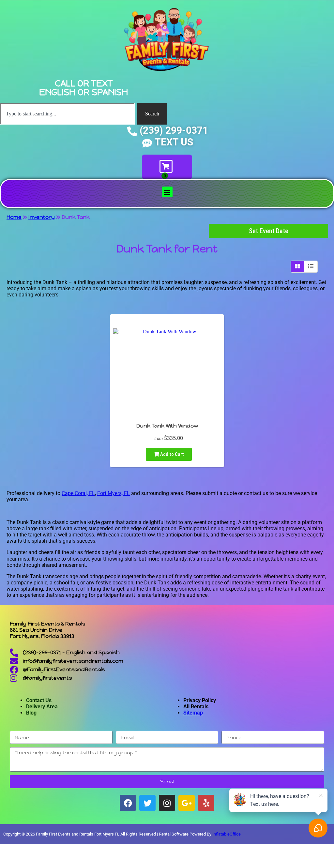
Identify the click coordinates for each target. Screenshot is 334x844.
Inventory (41, 217)
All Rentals (195, 706)
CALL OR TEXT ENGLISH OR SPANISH (83, 88)
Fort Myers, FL (113, 493)
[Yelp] (206, 803)
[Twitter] (147, 803)
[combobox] (67, 114)
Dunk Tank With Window (167, 425)
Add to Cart (171, 454)
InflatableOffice (226, 834)
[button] (167, 192)
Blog (31, 713)
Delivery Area (42, 706)
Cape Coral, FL (78, 493)
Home (14, 217)
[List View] (310, 266)
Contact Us (39, 700)
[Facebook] (128, 803)
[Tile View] (297, 266)
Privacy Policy (199, 700)
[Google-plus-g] (186, 803)
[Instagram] (167, 803)
